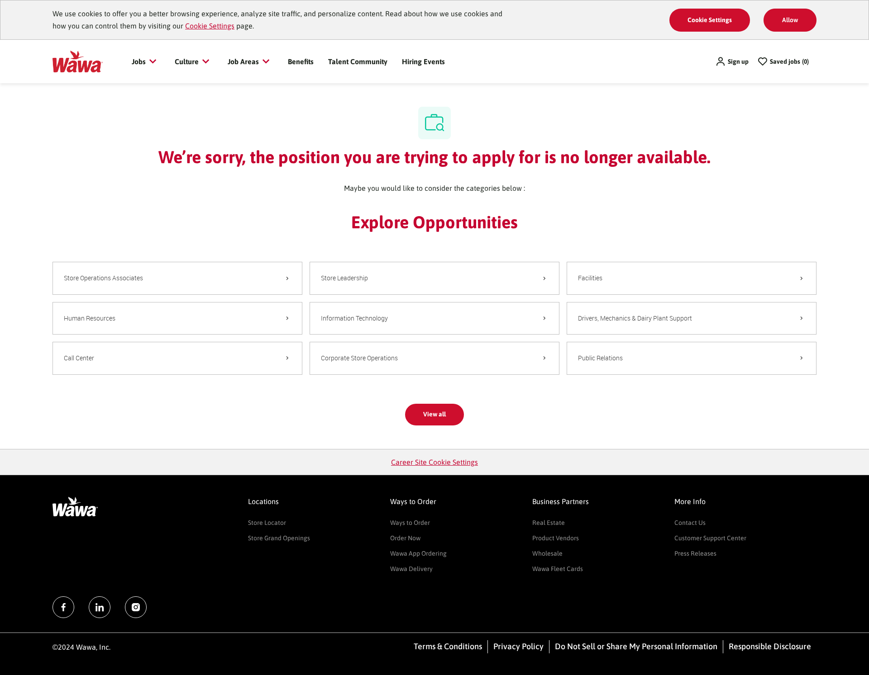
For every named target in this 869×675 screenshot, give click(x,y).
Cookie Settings (209, 26)
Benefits (301, 61)
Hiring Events (423, 61)
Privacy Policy (518, 646)
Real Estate (548, 522)
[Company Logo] (78, 61)
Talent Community (357, 61)
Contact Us (690, 522)
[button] (732, 61)
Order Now (405, 538)
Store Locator (267, 522)
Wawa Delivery (411, 568)
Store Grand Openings (279, 538)
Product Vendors (555, 538)
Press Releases (695, 553)
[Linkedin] (99, 607)
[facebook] (63, 607)
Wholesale (547, 553)
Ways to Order (410, 522)
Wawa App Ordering (418, 553)
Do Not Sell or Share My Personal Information (636, 646)
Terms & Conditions (448, 646)
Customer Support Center (710, 538)
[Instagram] (136, 607)
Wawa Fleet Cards (557, 568)
